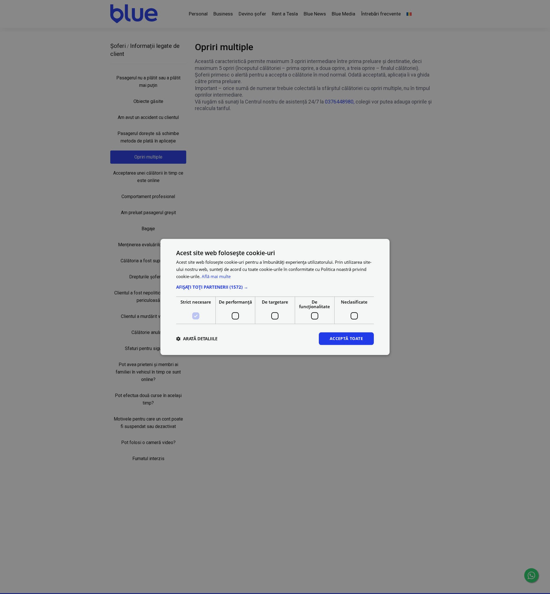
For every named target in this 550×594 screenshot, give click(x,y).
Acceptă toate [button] (346, 338)
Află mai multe (216, 276)
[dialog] (275, 297)
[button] (275, 287)
